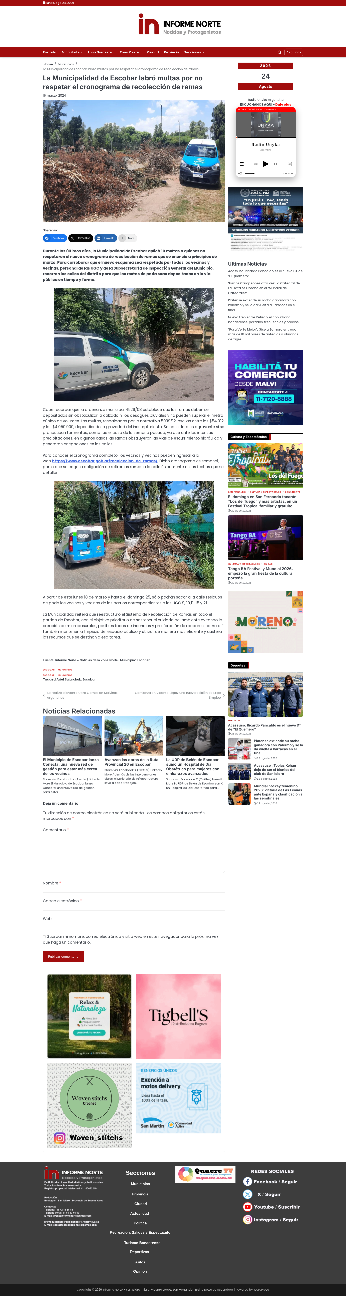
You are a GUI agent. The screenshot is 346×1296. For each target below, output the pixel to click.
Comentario (56, 830)
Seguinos (294, 52)
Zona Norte (70, 52)
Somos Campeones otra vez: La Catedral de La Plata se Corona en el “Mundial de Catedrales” (264, 288)
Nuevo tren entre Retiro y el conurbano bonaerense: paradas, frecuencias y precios (263, 319)
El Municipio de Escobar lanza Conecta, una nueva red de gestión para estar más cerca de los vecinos (71, 766)
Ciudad (153, 52)
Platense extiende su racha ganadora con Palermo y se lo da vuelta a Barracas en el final (262, 305)
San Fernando (237, 492)
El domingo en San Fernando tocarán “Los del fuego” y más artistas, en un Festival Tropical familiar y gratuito (262, 501)
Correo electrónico (62, 901)
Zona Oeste (129, 52)
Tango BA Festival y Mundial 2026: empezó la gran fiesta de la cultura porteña (260, 573)
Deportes (234, 720)
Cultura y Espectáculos (265, 492)
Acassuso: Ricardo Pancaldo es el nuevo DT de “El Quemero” (264, 727)
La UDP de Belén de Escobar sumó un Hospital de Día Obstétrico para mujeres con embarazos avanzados (192, 766)
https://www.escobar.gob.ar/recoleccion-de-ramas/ (105, 461)
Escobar (49, 670)
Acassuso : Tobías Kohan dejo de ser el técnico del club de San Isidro (275, 769)
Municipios (65, 670)
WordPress (261, 1290)
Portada (49, 52)
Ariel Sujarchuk (68, 679)
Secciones (192, 52)
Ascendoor (225, 1290)
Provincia (171, 52)
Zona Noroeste (100, 52)
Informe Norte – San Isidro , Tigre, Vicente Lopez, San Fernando (148, 1290)
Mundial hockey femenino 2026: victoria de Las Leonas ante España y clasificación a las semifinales (278, 792)
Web (47, 918)
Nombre (52, 883)
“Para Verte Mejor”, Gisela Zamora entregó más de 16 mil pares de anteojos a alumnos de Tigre (263, 334)
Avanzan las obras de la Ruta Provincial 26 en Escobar (131, 762)
